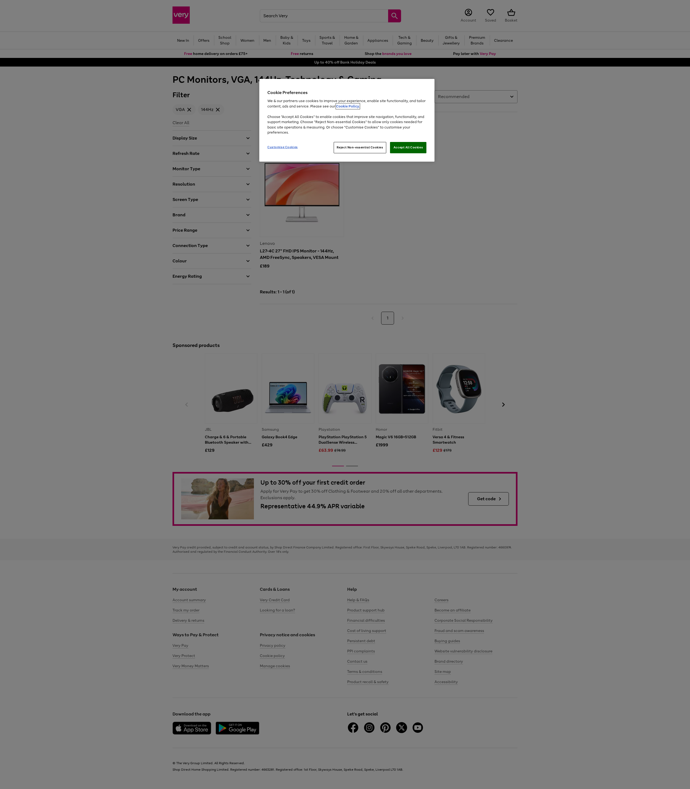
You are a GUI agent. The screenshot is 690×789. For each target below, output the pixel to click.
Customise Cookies (282, 147)
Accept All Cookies (408, 147)
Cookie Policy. (348, 106)
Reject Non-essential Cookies (360, 147)
